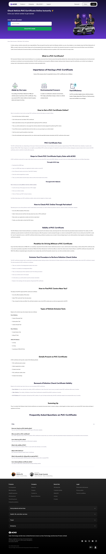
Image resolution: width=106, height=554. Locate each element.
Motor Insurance (14, 41)
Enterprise (31, 4)
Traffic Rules (19, 41)
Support (49, 4)
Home (9, 41)
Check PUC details (29, 28)
